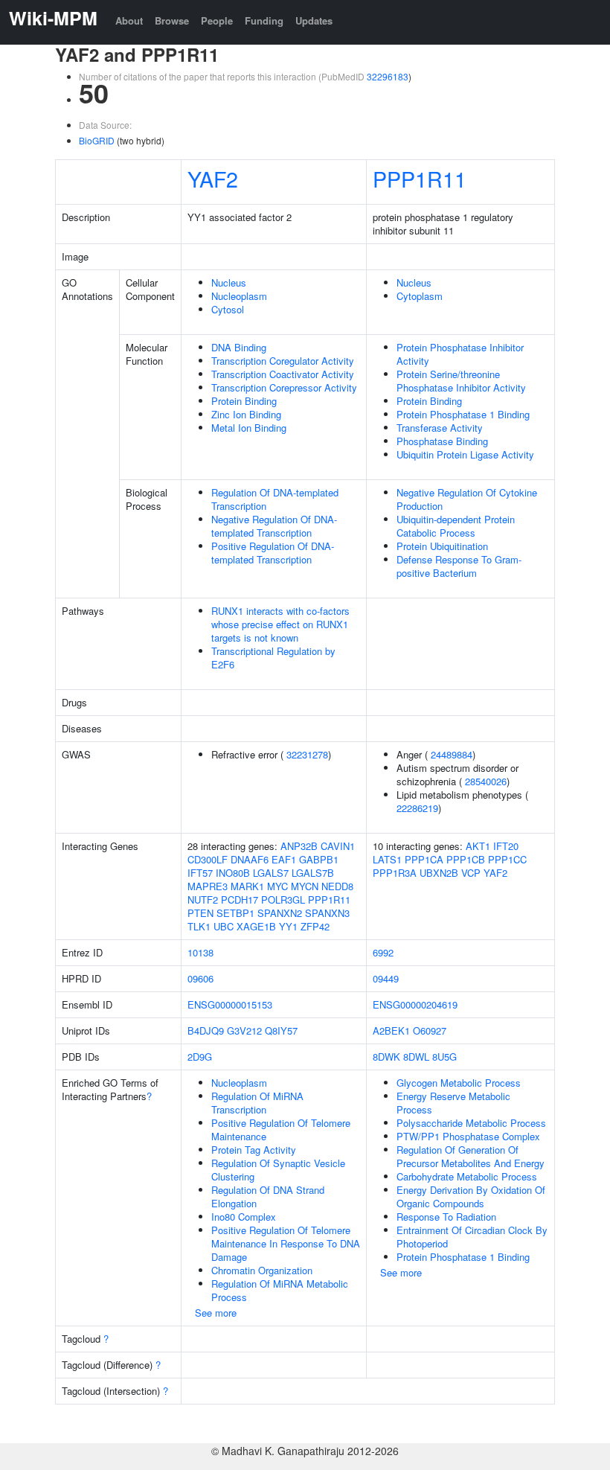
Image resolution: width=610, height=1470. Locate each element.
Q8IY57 (281, 1030)
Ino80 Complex (243, 1216)
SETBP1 (235, 913)
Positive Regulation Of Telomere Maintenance (280, 1129)
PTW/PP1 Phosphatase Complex (468, 1136)
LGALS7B (313, 873)
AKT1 (478, 846)
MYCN (304, 886)
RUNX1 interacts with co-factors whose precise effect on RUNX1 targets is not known (280, 624)
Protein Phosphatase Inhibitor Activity (460, 354)
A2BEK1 (391, 1030)
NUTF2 (202, 899)
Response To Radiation (446, 1216)
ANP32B (299, 846)
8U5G (444, 1056)
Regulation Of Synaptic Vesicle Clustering (278, 1169)
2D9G (199, 1056)
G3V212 (244, 1030)
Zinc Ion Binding (246, 414)
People (217, 20)
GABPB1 (318, 859)
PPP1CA (424, 859)
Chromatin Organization (261, 1270)
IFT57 (200, 873)
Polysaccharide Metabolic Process (471, 1123)
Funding (264, 20)
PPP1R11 (419, 178)
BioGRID (97, 140)
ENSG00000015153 (229, 1004)
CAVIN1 (338, 846)
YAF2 (212, 178)
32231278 (307, 754)
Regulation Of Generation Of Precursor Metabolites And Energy (470, 1156)
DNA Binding (238, 347)
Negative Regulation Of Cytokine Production (466, 499)
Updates (314, 20)
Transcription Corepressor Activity (284, 387)
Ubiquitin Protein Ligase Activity (465, 454)
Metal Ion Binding (248, 428)
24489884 (451, 754)
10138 (200, 952)
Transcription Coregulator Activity (282, 361)
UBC (224, 926)
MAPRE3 (207, 886)
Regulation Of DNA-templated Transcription (274, 499)
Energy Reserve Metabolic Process (453, 1102)
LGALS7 (271, 873)
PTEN (200, 913)
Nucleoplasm (239, 296)
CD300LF (207, 859)
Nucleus (228, 282)
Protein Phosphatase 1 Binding (463, 414)
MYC (277, 886)
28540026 (486, 781)
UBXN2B (439, 873)
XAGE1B (256, 926)
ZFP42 (315, 926)
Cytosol (227, 309)
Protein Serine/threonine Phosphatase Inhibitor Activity (461, 380)
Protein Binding (244, 401)
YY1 (288, 926)
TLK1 (199, 926)
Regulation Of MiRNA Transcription (257, 1102)
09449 (386, 978)
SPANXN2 (279, 913)
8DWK (386, 1056)
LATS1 (387, 859)
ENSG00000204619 (415, 1004)
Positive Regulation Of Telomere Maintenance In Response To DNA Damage (285, 1243)
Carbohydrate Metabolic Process (466, 1176)
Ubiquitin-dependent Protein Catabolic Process (455, 526)
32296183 (387, 76)
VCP (471, 873)
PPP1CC (507, 859)
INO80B (233, 873)
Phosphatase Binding (442, 441)
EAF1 (284, 859)
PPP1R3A (395, 873)
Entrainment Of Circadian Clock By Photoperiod (472, 1236)
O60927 (429, 1030)
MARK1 (247, 886)
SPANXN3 (327, 913)
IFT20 (505, 846)
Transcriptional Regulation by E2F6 (273, 657)
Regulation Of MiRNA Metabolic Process (279, 1290)
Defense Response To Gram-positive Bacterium (458, 566)
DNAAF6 (250, 859)
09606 (200, 978)
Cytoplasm (419, 296)
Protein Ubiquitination (442, 546)
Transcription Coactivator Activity (282, 374)
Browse (172, 20)
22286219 (417, 808)
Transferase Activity (439, 428)
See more (216, 1313)
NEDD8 (337, 886)
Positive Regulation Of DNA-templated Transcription (272, 552)
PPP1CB (465, 859)
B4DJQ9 (205, 1030)
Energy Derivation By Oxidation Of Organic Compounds (470, 1196)
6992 (383, 952)
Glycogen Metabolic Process (458, 1083)
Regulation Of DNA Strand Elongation (267, 1196)
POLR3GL (283, 899)
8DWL (416, 1056)
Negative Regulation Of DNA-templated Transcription (274, 526)
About (129, 20)
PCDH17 (239, 899)
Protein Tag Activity (253, 1150)
